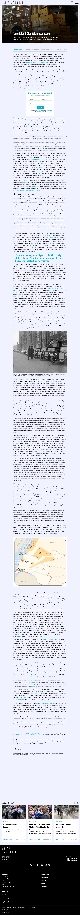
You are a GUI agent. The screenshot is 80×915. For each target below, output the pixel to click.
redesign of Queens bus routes (32, 675)
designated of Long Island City (39, 159)
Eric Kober (16, 30)
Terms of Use (5, 900)
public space (16, 634)
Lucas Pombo (58, 822)
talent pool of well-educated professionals (37, 62)
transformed (48, 122)
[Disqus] (40, 777)
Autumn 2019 (58, 49)
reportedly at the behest (58, 316)
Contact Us (44, 886)
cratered (25, 182)
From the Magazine (9, 839)
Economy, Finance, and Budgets (43, 49)
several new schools (18, 699)
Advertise (4, 894)
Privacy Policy (49, 110)
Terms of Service (39, 111)
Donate (18, 749)
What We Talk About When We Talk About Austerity (39, 825)
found (40, 173)
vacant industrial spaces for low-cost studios (28, 190)
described (40, 167)
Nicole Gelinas (32, 822)
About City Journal (46, 874)
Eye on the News (60, 839)
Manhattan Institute (7, 896)
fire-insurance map (20, 125)
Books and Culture (6, 882)
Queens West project (51, 237)
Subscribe (43, 880)
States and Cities (30, 49)
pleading (34, 186)
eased (36, 693)
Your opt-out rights (5, 912)
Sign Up (40, 107)
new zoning (25, 222)
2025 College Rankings (8, 886)
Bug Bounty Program (7, 902)
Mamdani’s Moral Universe (10, 825)
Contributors (44, 877)
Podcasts (4, 881)
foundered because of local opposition (48, 70)
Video (3, 884)
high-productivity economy (49, 639)
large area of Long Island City (50, 322)
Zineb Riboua (6, 822)
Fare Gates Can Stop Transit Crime (63, 825)
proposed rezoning (33, 682)
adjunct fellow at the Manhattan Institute (34, 734)
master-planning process (48, 703)
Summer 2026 (21, 839)
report (55, 210)
